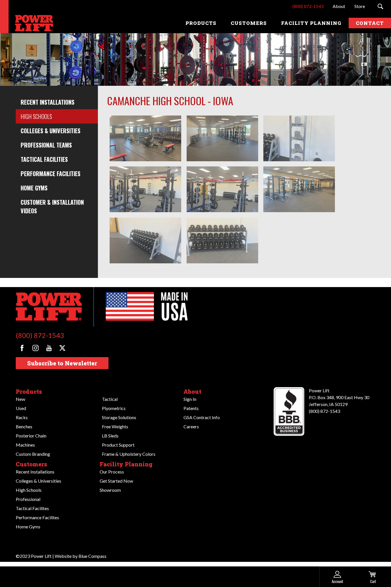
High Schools (36, 116)
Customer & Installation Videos (52, 206)
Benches (24, 426)
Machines (25, 444)
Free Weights (115, 426)
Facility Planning (126, 464)
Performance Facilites (37, 517)
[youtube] (49, 348)
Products (29, 391)
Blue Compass (92, 556)
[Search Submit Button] (380, 6)
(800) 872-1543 (40, 335)
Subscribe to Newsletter (62, 363)
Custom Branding (33, 454)
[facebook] (22, 348)
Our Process (112, 471)
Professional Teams (46, 145)
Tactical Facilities (44, 159)
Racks (22, 417)
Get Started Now (116, 480)
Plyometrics (114, 408)
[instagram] (35, 348)
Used (21, 408)
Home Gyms (34, 188)
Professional (28, 499)
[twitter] (62, 348)
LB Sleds (110, 435)
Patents (191, 408)
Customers (31, 464)
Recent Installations (47, 102)
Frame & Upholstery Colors (128, 454)
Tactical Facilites (32, 508)
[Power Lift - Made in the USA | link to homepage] (33, 23)
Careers (191, 426)
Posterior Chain (31, 435)
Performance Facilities (50, 173)
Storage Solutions (119, 417)
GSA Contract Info (201, 417)
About (192, 391)
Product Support (118, 444)
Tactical (110, 399)
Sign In (189, 399)
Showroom (110, 490)
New (20, 399)
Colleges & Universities (50, 130)
